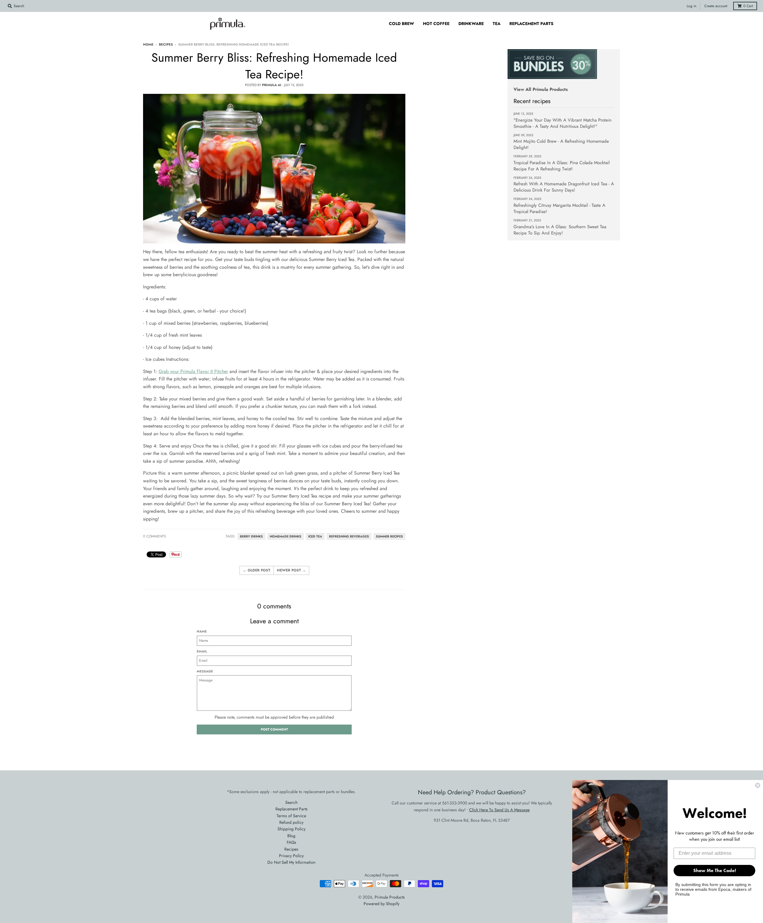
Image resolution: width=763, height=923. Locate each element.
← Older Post (256, 570)
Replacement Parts (291, 809)
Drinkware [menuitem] (471, 24)
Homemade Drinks (285, 536)
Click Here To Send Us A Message (499, 810)
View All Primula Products (541, 89)
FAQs (291, 842)
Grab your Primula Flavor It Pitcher (193, 371)
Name (202, 631)
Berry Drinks (251, 536)
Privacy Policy (291, 856)
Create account (715, 6)
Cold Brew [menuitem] (401, 24)
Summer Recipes (389, 536)
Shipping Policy (291, 829)
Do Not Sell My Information (291, 862)
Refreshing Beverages (349, 536)
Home (148, 44)
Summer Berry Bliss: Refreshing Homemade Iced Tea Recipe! (274, 66)
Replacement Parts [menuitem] (531, 24)
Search (291, 802)
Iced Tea (315, 536)
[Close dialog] (758, 785)
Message (205, 671)
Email (202, 651)
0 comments (154, 536)
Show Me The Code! (714, 870)
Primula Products (390, 897)
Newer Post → (291, 570)
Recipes (166, 44)
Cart (748, 6)
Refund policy (291, 822)
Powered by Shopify (381, 904)
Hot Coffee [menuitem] (436, 24)
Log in (691, 6)
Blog (291, 836)
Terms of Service (291, 816)
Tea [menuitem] (496, 24)
